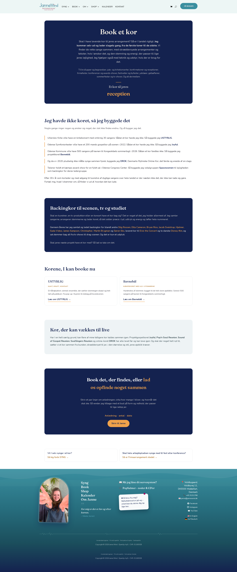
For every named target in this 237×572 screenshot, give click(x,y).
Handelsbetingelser (102, 540)
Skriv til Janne (118, 423)
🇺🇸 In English (192, 516)
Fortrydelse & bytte (126, 540)
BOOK (75, 6)
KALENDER (107, 6)
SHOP (94, 6)
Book (85, 487)
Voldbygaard (191, 482)
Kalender (88, 495)
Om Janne (89, 499)
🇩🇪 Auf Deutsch (191, 519)
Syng (84, 483)
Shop (85, 491)
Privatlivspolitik (114, 540)
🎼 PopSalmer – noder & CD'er (137, 488)
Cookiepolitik (137, 540)
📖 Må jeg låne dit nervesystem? (138, 482)
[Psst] (119, 534)
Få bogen (189, 6)
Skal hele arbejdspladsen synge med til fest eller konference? (154, 455)
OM (84, 6)
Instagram (194, 507)
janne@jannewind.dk (189, 498)
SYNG (64, 6)
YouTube (194, 511)
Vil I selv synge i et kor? (60, 455)
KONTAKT (119, 6)
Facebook (194, 503)
